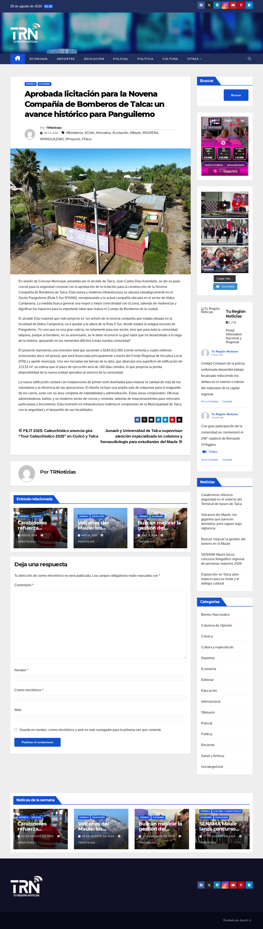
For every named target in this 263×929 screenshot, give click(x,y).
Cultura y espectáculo (217, 647)
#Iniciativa (103, 133)
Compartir (227, 401)
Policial (120, 59)
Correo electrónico (28, 690)
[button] (249, 58)
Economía (39, 59)
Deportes (66, 59)
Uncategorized (212, 766)
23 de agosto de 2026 (37, 836)
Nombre (21, 670)
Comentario (23, 585)
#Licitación (120, 133)
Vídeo (213, 452)
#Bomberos (74, 133)
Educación (94, 59)
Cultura (170, 59)
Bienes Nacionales (215, 614)
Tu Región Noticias (224, 351)
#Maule (135, 133)
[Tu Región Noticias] (211, 310)
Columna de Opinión (216, 625)
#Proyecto (72, 139)
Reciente (208, 745)
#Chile (89, 133)
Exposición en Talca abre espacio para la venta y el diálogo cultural (220, 579)
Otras (193, 59)
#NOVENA (150, 133)
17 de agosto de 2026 (159, 836)
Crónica (30, 84)
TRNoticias (54, 128)
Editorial (207, 680)
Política (145, 59)
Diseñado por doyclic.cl (237, 920)
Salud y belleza (212, 756)
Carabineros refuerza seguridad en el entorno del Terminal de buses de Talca (221, 499)
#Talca (86, 139)
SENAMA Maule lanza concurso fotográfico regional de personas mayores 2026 (223, 559)
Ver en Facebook (209, 401)
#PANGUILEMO (52, 139)
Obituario (208, 712)
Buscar (207, 81)
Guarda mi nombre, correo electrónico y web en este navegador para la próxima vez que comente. (91, 730)
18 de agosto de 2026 (98, 836)
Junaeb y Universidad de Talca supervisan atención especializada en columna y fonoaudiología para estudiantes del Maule (141, 436)
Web (17, 710)
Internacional (211, 701)
